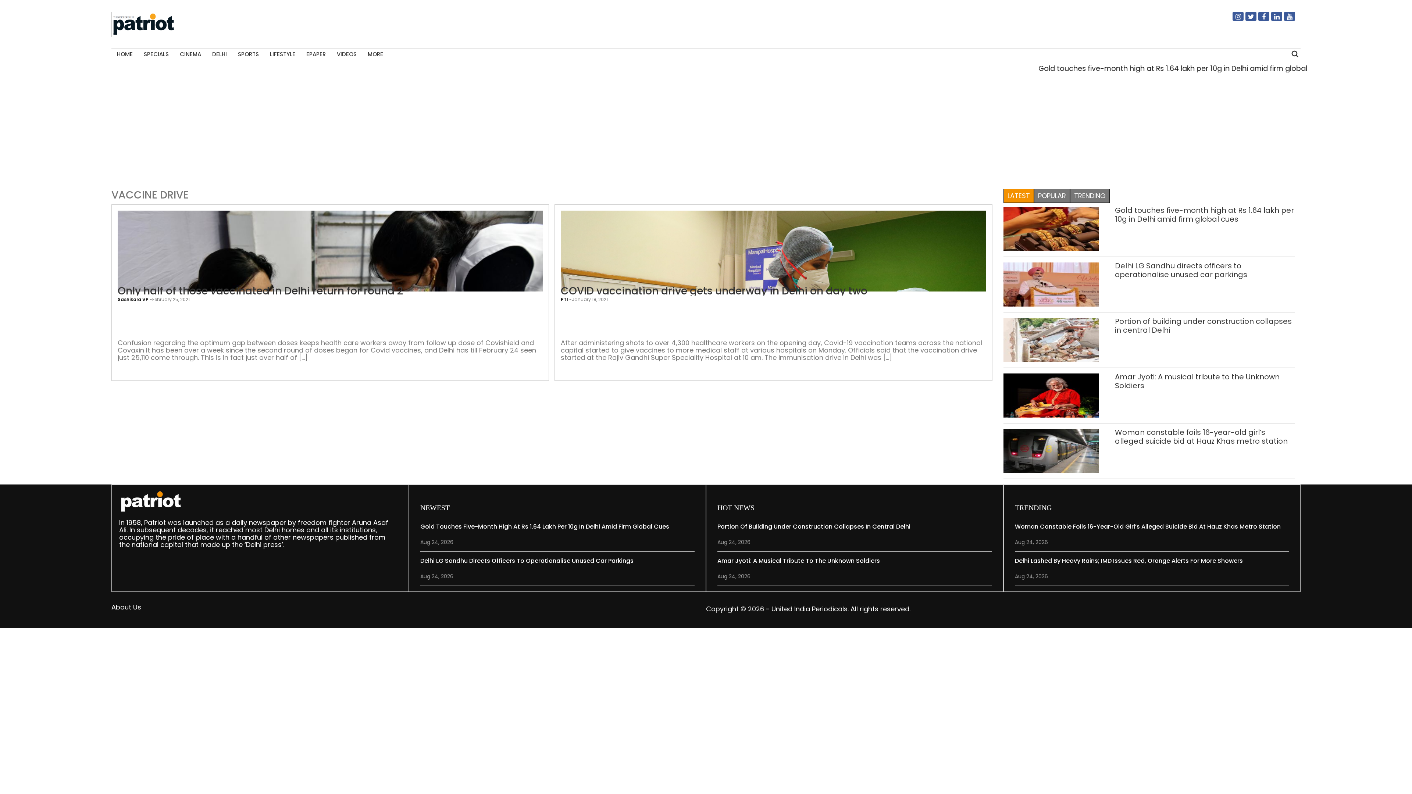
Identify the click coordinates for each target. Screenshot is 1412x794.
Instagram (1233, 19)
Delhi (219, 54)
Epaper (316, 54)
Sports (248, 54)
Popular (1052, 195)
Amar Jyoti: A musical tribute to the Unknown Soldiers (1197, 381)
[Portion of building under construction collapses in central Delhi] (1051, 339)
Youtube (1285, 19)
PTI (564, 299)
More (375, 54)
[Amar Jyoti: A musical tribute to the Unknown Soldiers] (1051, 395)
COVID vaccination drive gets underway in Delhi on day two (714, 291)
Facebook (1259, 19)
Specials (156, 54)
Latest (1019, 195)
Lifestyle (282, 54)
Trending (1090, 195)
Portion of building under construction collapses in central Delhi (1203, 326)
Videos (347, 54)
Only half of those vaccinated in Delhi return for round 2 (260, 291)
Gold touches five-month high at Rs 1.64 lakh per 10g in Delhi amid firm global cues (1150, 69)
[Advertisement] (703, 129)
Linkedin (1272, 19)
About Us (126, 607)
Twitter (1246, 19)
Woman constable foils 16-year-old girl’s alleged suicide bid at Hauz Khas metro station (1201, 437)
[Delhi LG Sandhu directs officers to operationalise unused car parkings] (1051, 284)
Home (125, 54)
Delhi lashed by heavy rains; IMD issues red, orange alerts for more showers (1129, 561)
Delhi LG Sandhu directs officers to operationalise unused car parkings (1181, 270)
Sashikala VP (133, 299)
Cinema (190, 54)
